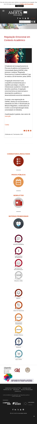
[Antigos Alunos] (18, 330)
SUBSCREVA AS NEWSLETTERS (13, 388)
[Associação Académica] (18, 318)
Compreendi (19, 6)
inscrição (8, 116)
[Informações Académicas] (18, 252)
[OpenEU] (8, 370)
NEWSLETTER (18, 195)
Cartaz (7, 124)
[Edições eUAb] (18, 276)
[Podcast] (18, 343)
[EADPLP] (18, 378)
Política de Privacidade (26, 4)
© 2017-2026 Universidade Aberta (18, 413)
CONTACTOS (18, 391)
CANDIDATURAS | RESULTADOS (18, 154)
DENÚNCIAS (16, 389)
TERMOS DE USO (7, 389)
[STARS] (27, 370)
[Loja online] (18, 355)
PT (32, 18)
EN (34, 18)
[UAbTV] (18, 294)
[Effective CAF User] (17, 370)
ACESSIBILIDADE (26, 388)
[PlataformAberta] (18, 240)
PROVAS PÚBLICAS (18, 175)
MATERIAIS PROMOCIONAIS (18, 216)
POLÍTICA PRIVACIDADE (27, 389)
